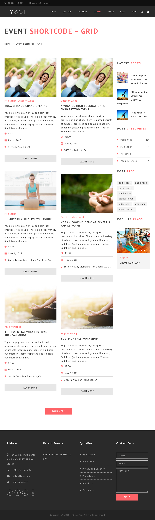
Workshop (125, 153)
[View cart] (147, 11)
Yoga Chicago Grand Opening (26, 106)
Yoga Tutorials (128, 160)
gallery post (125, 188)
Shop (134, 11)
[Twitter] (18, 493)
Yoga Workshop (13, 326)
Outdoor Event (26, 100)
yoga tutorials (127, 209)
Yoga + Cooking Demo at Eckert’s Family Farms (85, 223)
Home (54, 11)
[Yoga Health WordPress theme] (17, 11)
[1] (138, 250)
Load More (58, 411)
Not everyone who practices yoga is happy (139, 79)
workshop (140, 203)
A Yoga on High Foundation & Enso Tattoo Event (83, 107)
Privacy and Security (93, 468)
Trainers (82, 11)
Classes (67, 11)
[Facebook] (10, 493)
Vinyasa (124, 257)
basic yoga (141, 182)
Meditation (10, 100)
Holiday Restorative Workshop (28, 219)
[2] (141, 250)
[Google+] (25, 493)
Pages (111, 11)
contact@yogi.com (41, 3)
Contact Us (88, 490)
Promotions (88, 476)
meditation (125, 193)
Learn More (30, 158)
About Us (87, 483)
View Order (88, 461)
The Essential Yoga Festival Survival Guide (26, 333)
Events (98, 11)
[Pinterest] (33, 493)
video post (124, 203)
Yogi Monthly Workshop (79, 338)
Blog (123, 11)
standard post (127, 198)
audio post (125, 182)
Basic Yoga (126, 139)
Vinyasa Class (130, 263)
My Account (88, 454)
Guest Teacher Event (72, 217)
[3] (144, 250)
